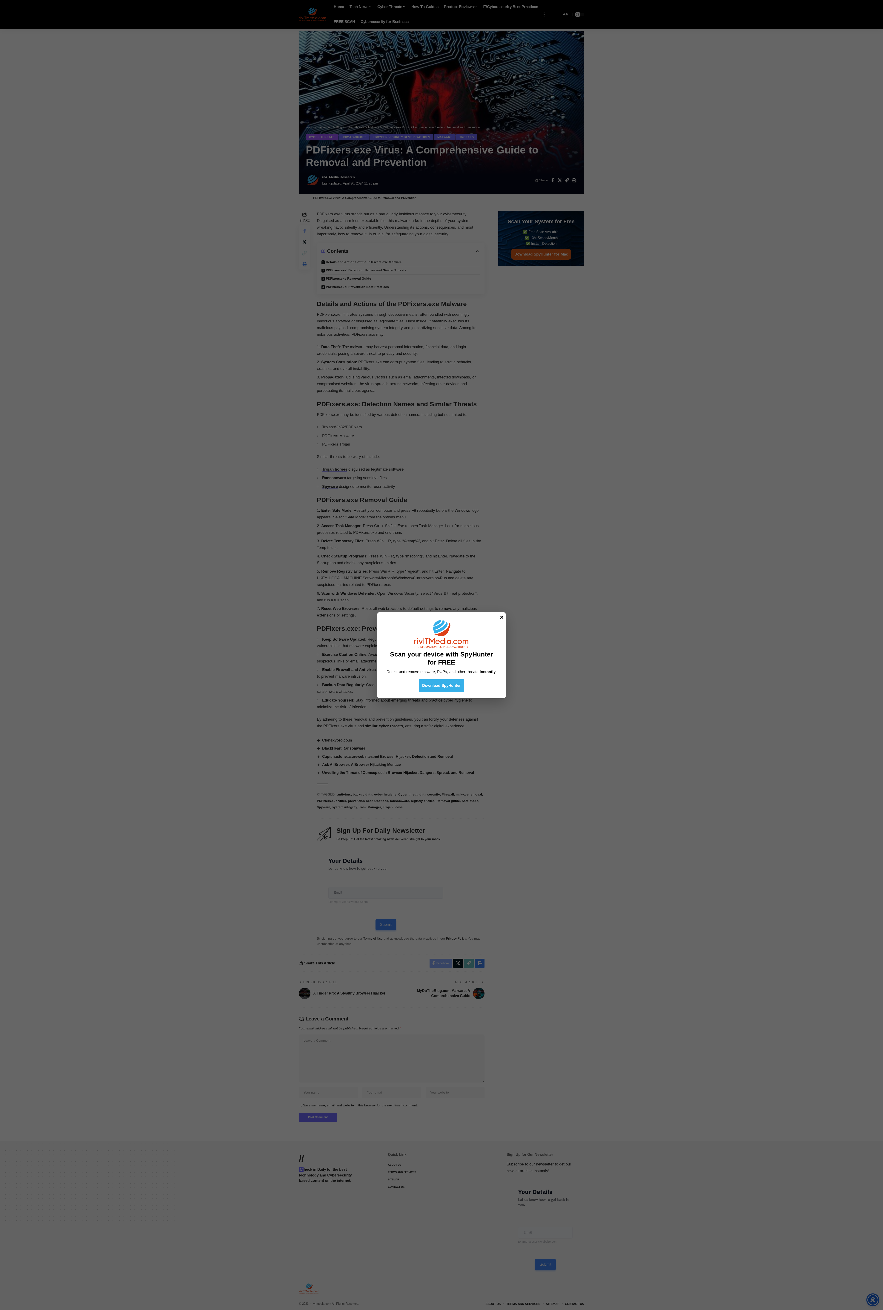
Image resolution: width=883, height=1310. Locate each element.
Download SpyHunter (441, 685)
